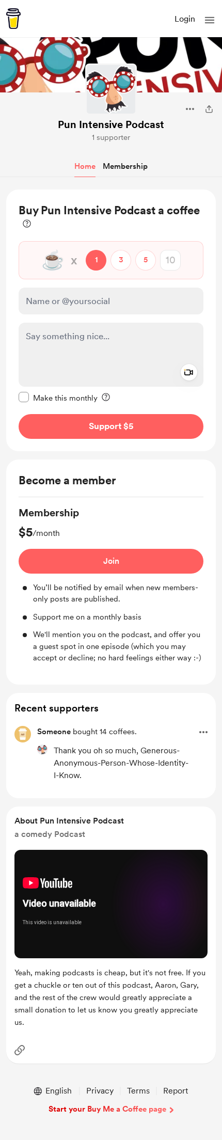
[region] (111, 320)
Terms (138, 1091)
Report (175, 1091)
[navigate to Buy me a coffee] (13, 18)
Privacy (100, 1091)
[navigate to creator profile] (111, 89)
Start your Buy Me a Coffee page (107, 1109)
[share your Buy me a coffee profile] (209, 109)
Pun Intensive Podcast (111, 124)
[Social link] (19, 1050)
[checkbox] (58, 397)
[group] (111, 584)
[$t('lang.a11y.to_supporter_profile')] (42, 749)
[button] (209, 20)
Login (185, 19)
